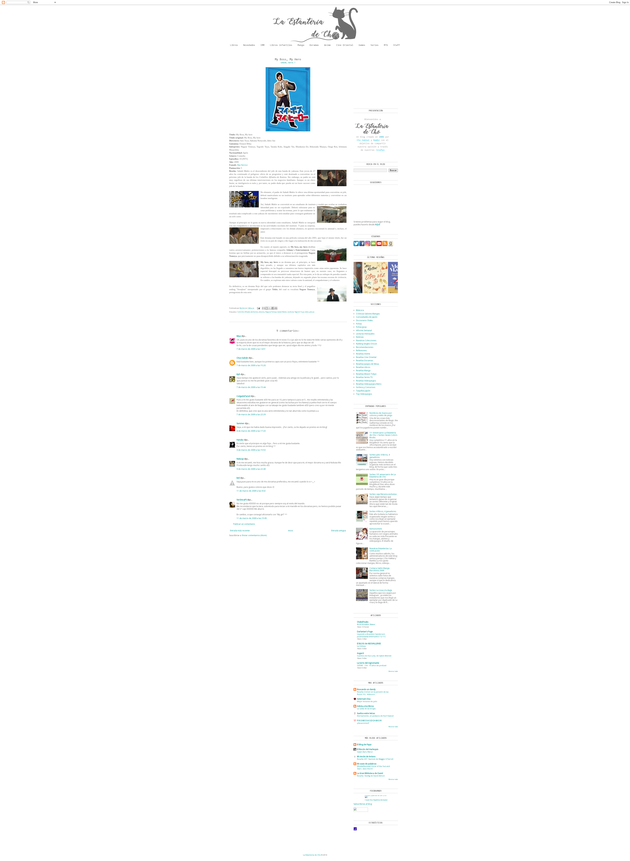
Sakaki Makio (282, 312)
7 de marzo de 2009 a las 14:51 (251, 349)
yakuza (311, 312)
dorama (262, 312)
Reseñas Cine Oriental (366, 357)
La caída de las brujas (366, 708)
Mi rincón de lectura (366, 756)
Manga (301, 45)
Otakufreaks (362, 621)
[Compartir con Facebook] (272, 308)
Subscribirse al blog (363, 804)
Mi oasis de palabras (366, 763)
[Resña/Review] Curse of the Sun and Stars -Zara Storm (373, 767)
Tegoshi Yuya (299, 312)
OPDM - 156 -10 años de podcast (371, 665)
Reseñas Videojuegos (366, 380)
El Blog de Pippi (364, 744)
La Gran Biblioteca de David (370, 773)
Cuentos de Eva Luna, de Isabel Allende (374, 655)
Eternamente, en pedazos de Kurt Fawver (375, 716)
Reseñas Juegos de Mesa (367, 364)
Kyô (238, 374)
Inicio (290, 530)
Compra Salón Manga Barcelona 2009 (379, 569)
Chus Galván (242, 357)
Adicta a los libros (365, 706)
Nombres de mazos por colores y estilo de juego (380, 414)
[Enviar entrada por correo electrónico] (258, 308)
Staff (396, 45)
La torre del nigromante (368, 663)
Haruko (240, 439)
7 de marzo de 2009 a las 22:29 (251, 414)
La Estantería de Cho (312, 855)
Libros (234, 45)
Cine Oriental (344, 45)
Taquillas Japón (363, 390)
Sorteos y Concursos (365, 387)
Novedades (249, 45)
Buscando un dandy (366, 689)
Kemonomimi (375, 528)
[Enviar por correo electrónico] (263, 308)
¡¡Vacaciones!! (363, 723)
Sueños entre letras (366, 713)
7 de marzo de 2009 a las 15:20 (251, 365)
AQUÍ (377, 224)
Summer (240, 423)
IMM (262, 45)
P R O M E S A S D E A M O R (369, 720)
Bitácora (360, 310)
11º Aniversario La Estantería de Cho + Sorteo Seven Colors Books (383, 435)
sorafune (290, 312)
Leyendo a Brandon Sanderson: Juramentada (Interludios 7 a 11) (371, 635)
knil (238, 477)
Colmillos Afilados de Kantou (247, 312)
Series (374, 45)
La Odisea (361, 646)
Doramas (314, 45)
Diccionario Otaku (364, 320)
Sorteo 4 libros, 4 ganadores (382, 511)
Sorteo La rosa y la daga (380, 590)
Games (362, 45)
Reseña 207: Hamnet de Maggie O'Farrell (375, 759)
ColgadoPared (243, 396)
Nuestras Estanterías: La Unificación (380, 549)
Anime (327, 45)
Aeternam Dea (363, 698)
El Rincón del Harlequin (367, 749)
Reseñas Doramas (364, 360)
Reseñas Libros (363, 367)
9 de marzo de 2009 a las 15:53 (251, 450)
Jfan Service (242, 165)
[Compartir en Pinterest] (276, 308)
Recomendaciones (364, 347)
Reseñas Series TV (364, 377)
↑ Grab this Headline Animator (376, 800)
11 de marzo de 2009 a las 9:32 (251, 490)
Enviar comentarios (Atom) (254, 535)
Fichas (359, 323)
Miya (239, 336)
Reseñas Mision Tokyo (366, 374)
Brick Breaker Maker (366, 624)
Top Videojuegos (364, 394)
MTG (386, 45)
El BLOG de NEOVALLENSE (369, 643)
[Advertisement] (374, 78)
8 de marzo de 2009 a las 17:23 (251, 431)
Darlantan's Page (365, 631)
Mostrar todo (393, 671)
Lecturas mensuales (365, 333)
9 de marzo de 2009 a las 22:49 (251, 469)
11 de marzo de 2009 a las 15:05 (252, 518)
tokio (306, 312)
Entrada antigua (338, 530)
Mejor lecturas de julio (367, 701)
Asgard (360, 653)
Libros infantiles (281, 45)
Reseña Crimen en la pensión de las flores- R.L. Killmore (372, 693)
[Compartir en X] (269, 308)
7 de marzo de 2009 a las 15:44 (251, 387)
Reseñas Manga (363, 370)
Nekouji (240, 458)
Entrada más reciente (240, 530)
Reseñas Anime (363, 353)
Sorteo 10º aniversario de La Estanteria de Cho (382, 475)
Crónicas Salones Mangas (368, 313)
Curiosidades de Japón (366, 317)
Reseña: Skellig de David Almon (371, 775)
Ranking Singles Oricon (366, 343)
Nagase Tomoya (271, 312)
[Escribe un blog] (266, 308)
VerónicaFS (242, 499)
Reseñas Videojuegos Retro (368, 384)
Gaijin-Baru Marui (365, 752)
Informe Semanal (364, 330)
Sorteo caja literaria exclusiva (383, 494)
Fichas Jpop (361, 327)
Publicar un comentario (244, 524)
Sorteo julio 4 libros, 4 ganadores (379, 455)
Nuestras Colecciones (366, 340)
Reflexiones (361, 350)
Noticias (360, 337)
